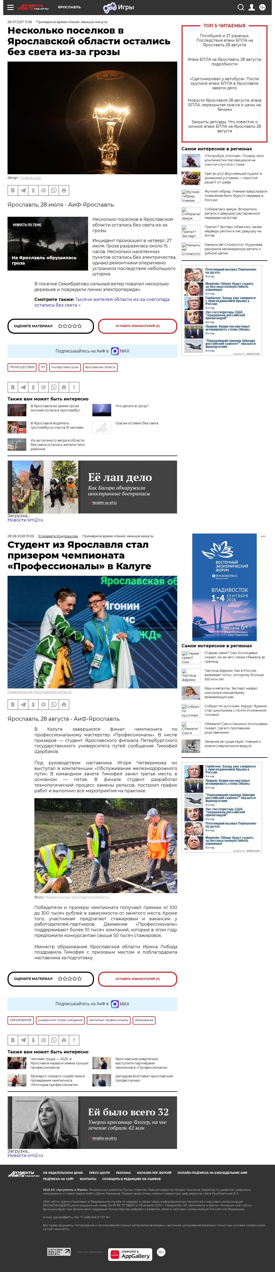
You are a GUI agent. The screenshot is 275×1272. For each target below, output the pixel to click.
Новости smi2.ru (25, 520)
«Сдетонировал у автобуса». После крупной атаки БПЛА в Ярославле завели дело (224, 83)
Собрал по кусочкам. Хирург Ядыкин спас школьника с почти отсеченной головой (236, 710)
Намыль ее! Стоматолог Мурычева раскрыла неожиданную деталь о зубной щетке (233, 249)
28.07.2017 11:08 (20, 22)
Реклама (123, 1173)
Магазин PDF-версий (154, 1173)
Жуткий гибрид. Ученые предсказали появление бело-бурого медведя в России (236, 195)
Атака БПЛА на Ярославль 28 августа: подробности (225, 61)
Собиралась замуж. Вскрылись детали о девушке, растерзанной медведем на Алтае (232, 213)
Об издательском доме (63, 1173)
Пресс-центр (99, 1173)
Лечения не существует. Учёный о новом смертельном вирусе (233, 744)
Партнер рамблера (89, 1251)
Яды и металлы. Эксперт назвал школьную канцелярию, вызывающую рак (231, 692)
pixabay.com (31, 178)
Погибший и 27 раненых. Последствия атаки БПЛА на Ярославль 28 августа (224, 40)
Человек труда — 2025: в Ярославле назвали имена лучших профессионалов (59, 1063)
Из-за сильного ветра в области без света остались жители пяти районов (58, 444)
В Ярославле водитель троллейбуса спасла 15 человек (57, 425)
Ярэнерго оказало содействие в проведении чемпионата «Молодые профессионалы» (58, 1080)
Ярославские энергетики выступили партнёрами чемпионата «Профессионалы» (141, 1063)
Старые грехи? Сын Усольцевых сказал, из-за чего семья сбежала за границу (235, 657)
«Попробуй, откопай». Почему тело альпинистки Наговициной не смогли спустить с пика (234, 160)
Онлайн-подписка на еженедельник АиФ (212, 1173)
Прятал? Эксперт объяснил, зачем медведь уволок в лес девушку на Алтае (233, 231)
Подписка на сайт (58, 1179)
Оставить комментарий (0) (137, 326)
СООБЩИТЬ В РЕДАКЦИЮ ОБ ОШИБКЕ (131, 1179)
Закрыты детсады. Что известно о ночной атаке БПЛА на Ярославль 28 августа (224, 126)
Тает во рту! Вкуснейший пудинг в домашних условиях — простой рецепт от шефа (233, 178)
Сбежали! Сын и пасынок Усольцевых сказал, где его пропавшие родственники (236, 728)
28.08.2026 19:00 (21, 536)
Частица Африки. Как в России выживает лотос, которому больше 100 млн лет (234, 675)
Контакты (88, 1179)
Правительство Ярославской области (39, 692)
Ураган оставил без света (136, 423)
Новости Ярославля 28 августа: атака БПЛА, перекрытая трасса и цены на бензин (224, 105)
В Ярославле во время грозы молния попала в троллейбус (55, 408)
